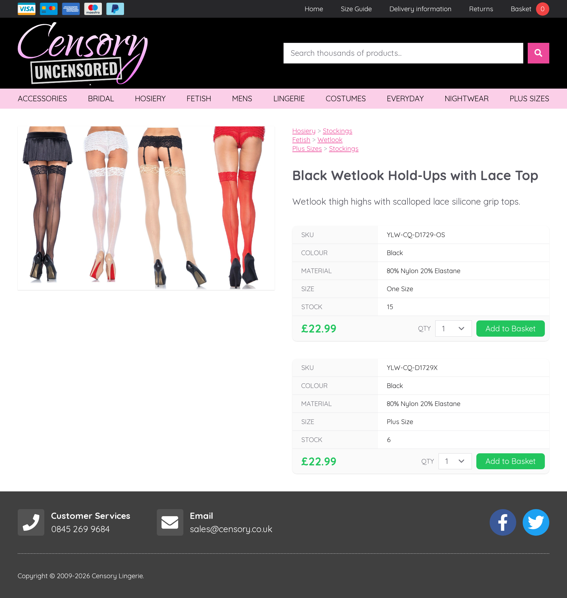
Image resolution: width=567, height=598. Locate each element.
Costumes (346, 98)
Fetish (199, 98)
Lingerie (289, 98)
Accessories (42, 98)
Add (510, 328)
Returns (481, 8)
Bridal (101, 98)
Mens (242, 98)
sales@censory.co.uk (231, 529)
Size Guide (356, 8)
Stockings (337, 130)
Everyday (405, 98)
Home (314, 8)
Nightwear (467, 98)
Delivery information (421, 8)
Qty (424, 328)
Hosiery (150, 98)
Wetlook (330, 139)
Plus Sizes (529, 98)
